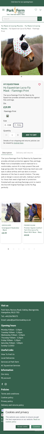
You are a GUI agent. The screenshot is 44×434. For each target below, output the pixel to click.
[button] (3, 9)
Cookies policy (7, 397)
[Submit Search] (39, 19)
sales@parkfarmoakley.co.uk (19, 320)
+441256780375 (11, 316)
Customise (36, 426)
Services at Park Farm (10, 362)
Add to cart (31, 135)
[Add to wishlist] (18, 204)
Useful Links (7, 350)
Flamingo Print (10, 111)
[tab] (8, 249)
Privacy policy (7, 401)
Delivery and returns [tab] (24, 153)
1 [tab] (22, 77)
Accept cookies (22, 426)
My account (6, 378)
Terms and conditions (10, 394)
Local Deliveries (7, 358)
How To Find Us (7, 354)
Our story (5, 374)
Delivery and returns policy (12, 405)
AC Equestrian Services (10, 365)
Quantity (7, 131)
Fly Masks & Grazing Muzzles (12, 26)
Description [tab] (7, 153)
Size (5, 121)
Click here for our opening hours (22, 2)
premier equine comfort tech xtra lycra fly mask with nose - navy (33, 230)
